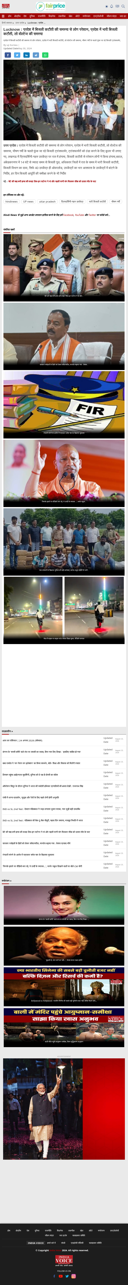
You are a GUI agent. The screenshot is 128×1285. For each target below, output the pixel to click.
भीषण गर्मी (115, 201)
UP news (28, 201)
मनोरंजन (86, 16)
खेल (70, 16)
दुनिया (32, 16)
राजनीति (41, 16)
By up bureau (10, 44)
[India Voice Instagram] (73, 1277)
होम (9, 16)
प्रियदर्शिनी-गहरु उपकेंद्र (72, 201)
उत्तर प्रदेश (19, 22)
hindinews (11, 201)
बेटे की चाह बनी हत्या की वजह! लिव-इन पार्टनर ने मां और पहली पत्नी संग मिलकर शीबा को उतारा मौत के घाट (52, 181)
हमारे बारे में (51, 1242)
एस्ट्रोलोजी (97, 16)
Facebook (68, 215)
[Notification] (111, 7)
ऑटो (77, 16)
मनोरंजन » (7, 880)
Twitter (92, 215)
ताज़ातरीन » (7, 731)
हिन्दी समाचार (7, 22)
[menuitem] (9, 16)
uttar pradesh (47, 201)
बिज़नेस (51, 16)
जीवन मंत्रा (111, 16)
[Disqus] (64, 686)
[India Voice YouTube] (61, 1277)
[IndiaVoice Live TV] (117, 6)
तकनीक (61, 16)
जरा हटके (123, 16)
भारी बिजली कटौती (97, 201)
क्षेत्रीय (17, 16)
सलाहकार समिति (78, 1235)
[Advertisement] (64, 1189)
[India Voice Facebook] (54, 1277)
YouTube (80, 215)
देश (25, 16)
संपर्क (63, 1242)
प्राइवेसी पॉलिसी (77, 1242)
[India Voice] (6, 8)
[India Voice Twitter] (67, 1277)
